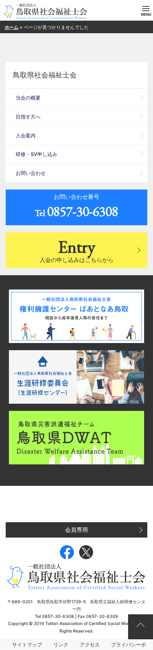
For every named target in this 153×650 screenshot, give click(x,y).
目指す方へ (28, 117)
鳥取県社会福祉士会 (45, 75)
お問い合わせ (31, 173)
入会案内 (26, 135)
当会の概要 (28, 98)
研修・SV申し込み (36, 154)
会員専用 (76, 529)
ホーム (12, 27)
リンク (60, 644)
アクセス (90, 644)
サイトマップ (27, 644)
